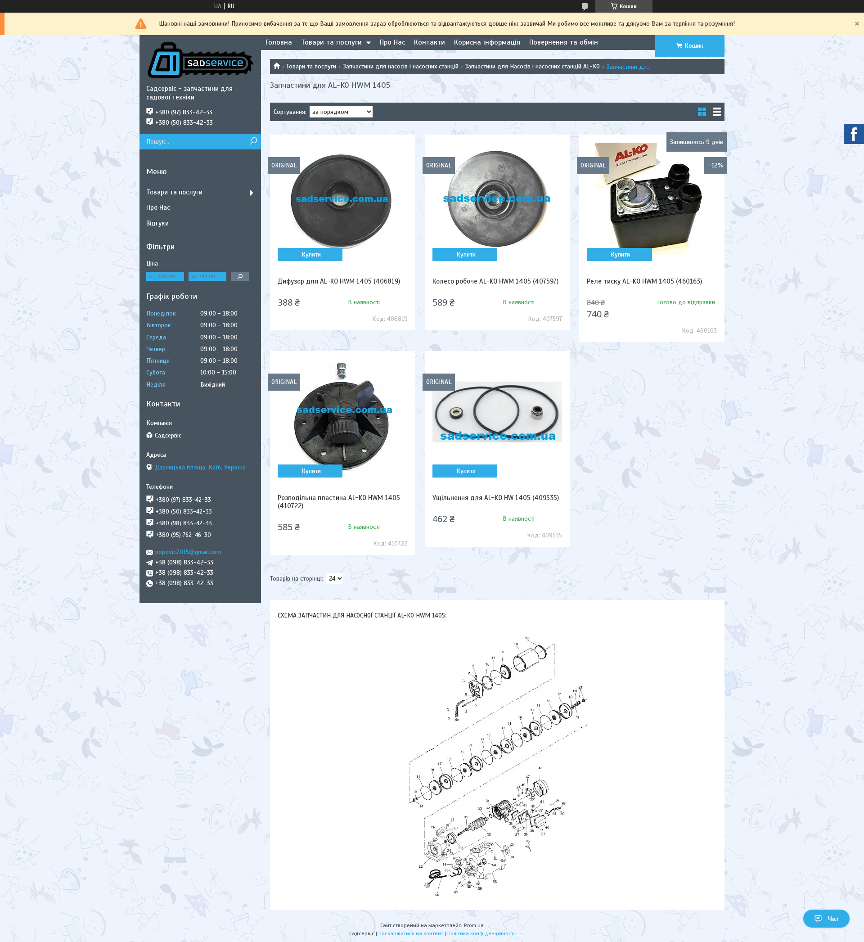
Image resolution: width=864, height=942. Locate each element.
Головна (279, 42)
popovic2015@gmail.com (188, 552)
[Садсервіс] (200, 60)
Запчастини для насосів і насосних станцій (401, 66)
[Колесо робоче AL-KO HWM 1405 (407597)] (497, 198)
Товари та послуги (331, 42)
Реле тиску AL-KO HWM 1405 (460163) (644, 281)
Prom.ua (474, 925)
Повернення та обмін (563, 42)
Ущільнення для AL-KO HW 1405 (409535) (495, 498)
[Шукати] (253, 141)
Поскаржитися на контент (410, 933)
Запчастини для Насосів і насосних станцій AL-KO (532, 66)
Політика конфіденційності (481, 933)
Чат (833, 918)
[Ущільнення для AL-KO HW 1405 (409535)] (497, 415)
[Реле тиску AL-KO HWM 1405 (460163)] (651, 198)
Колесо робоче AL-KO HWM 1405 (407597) (495, 281)
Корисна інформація (487, 42)
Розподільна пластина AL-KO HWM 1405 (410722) (339, 502)
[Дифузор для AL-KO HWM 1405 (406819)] (342, 198)
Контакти (429, 42)
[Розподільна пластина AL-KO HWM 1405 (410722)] (342, 415)
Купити (311, 254)
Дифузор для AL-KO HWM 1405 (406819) (339, 281)
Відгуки (157, 223)
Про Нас (392, 42)
